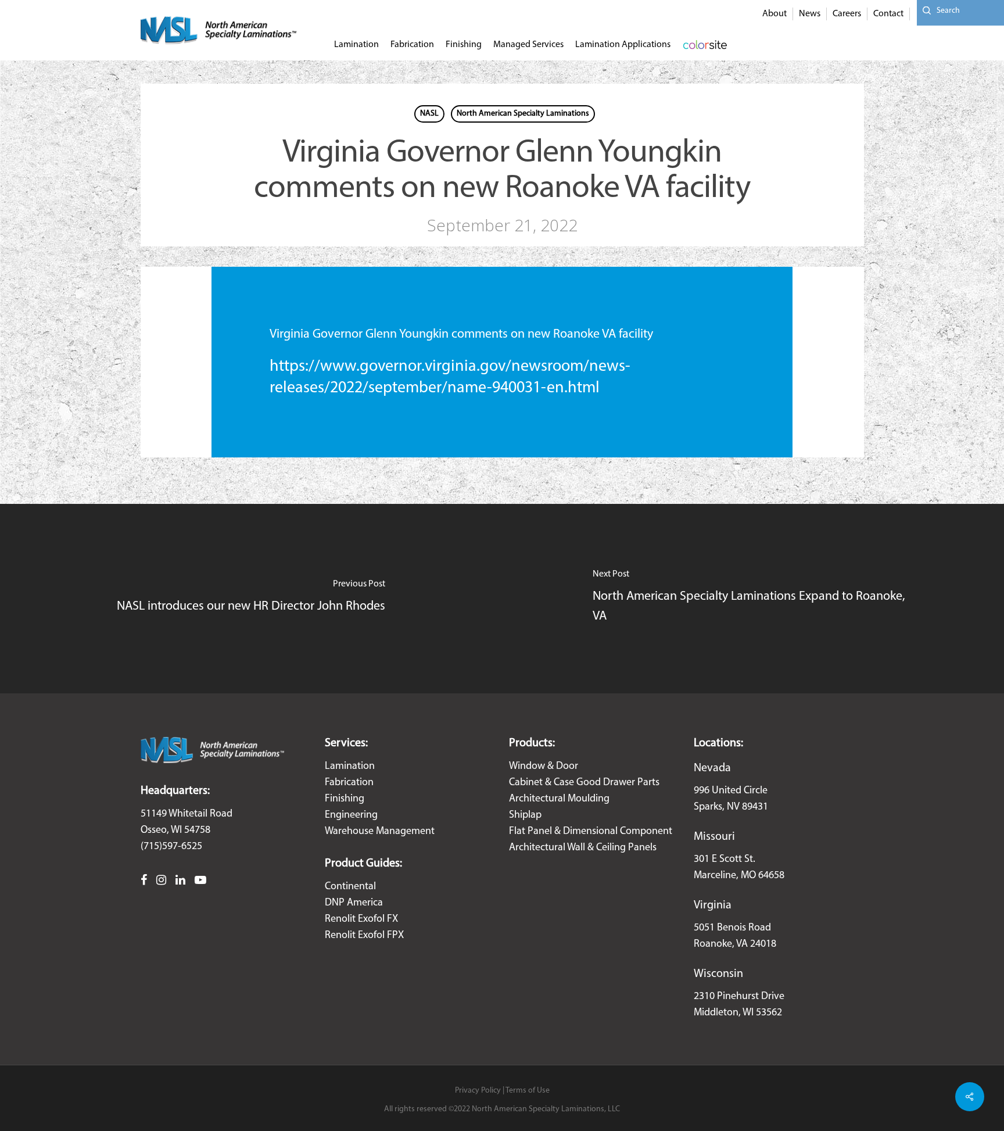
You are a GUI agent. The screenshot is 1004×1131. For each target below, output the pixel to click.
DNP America (354, 903)
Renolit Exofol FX (361, 919)
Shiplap (525, 815)
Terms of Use (527, 1090)
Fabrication (349, 783)
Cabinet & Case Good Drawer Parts (584, 783)
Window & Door (543, 766)
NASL (429, 113)
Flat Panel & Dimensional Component (590, 831)
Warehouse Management (380, 831)
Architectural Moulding (559, 799)
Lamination (350, 766)
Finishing (344, 799)
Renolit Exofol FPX (364, 935)
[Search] (924, 11)
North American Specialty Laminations (523, 113)
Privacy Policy (478, 1090)
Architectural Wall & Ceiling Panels (583, 848)
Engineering (351, 815)
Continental (350, 887)
